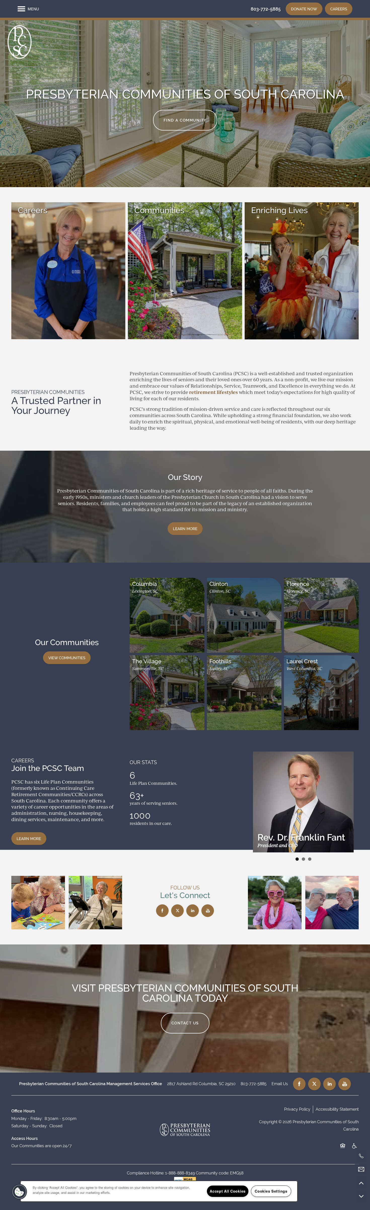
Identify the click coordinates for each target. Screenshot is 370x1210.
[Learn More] (68, 210)
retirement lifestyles (213, 392)
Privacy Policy (297, 1109)
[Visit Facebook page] (162, 910)
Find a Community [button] (185, 120)
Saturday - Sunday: (29, 1125)
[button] (304, 9)
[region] (159, 1191)
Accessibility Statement (337, 1109)
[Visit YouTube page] (207, 910)
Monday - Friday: (27, 1118)
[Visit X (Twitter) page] (177, 910)
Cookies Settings (271, 1191)
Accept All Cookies (228, 1191)
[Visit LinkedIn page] (192, 910)
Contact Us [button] (185, 1023)
